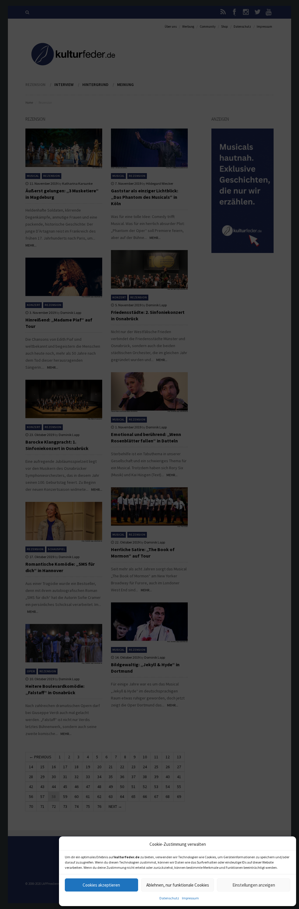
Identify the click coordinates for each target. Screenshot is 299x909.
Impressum (190, 898)
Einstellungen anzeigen (253, 885)
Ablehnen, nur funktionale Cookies (177, 885)
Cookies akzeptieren (101, 885)
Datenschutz (169, 898)
